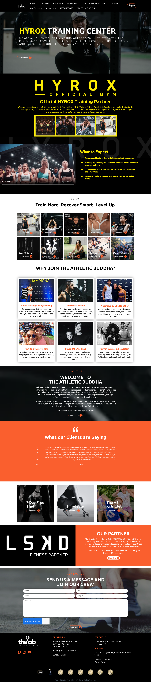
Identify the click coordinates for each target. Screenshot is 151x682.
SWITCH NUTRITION (86, 8)
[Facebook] (19, 652)
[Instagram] (24, 652)
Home (32, 3)
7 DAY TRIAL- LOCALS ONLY (51, 3)
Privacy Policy (100, 662)
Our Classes (35, 8)
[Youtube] (29, 652)
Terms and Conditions (103, 659)
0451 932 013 (100, 644)
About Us (50, 8)
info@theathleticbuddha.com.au (108, 641)
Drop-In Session (73, 3)
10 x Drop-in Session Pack (94, 3)
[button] (36, 460)
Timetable (113, 3)
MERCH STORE (66, 8)
